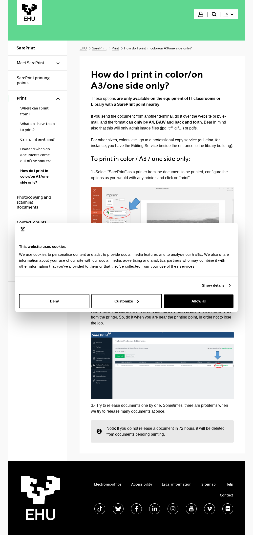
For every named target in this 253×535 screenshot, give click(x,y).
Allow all (198, 301)
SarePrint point (131, 104)
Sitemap (208, 484)
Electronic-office (107, 484)
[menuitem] (228, 14)
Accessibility (141, 484)
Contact (226, 495)
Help (229, 484)
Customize (123, 301)
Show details (213, 285)
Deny (54, 301)
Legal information (176, 484)
